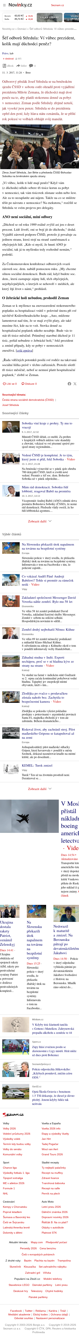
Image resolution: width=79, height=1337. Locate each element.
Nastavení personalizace (50, 1318)
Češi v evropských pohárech (38, 1254)
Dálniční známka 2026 (55, 1212)
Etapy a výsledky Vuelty (55, 1133)
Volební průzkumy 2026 (16, 1133)
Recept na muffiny (52, 1172)
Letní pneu (61, 1284)
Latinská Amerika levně (16, 1227)
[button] (39, 146)
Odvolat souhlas (23, 1318)
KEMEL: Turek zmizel (37, 765)
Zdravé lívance (50, 1178)
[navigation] (4, 5)
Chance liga (10, 1167)
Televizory (36, 1291)
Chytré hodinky (54, 1291)
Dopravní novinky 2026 (55, 1217)
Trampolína (64, 1260)
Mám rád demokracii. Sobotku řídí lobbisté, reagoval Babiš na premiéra (46, 489)
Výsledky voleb (11, 1138)
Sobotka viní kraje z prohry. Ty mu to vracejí (47, 425)
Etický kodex (40, 1314)
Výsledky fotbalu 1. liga (16, 1172)
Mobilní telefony (53, 1278)
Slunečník (15, 1266)
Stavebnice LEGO (19, 1284)
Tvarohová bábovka (53, 1183)
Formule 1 (9, 1188)
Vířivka (47, 1272)
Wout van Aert (50, 1149)
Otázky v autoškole (53, 1227)
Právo (5, 53)
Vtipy (24, 589)
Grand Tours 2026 (52, 1154)
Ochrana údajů (59, 1314)
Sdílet (24, 65)
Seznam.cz (57, 5)
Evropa (25, 553)
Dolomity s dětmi (12, 1232)
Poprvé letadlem (12, 1212)
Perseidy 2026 (28, 1248)
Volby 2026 (9, 1128)
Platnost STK (49, 1232)
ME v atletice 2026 (13, 1183)
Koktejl (25, 670)
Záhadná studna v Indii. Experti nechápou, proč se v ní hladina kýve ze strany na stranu (48, 661)
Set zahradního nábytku (53, 1266)
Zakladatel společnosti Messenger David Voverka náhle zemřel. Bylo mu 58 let (49, 599)
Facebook (16, 1310)
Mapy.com (37, 1242)
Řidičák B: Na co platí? (55, 1222)
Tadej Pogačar (50, 1144)
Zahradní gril (32, 1272)
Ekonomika (28, 606)
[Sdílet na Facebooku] (69, 384)
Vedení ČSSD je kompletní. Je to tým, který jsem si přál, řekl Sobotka (47, 457)
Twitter (29, 1310)
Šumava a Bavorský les (16, 1217)
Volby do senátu (12, 1149)
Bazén (27, 1260)
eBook (10, 65)
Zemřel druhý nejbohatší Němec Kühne (48, 629)
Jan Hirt (46, 1138)
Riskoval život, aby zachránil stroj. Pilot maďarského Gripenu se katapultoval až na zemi (48, 733)
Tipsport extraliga (13, 1178)
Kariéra (53, 1310)
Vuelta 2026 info (51, 1128)
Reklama (40, 1310)
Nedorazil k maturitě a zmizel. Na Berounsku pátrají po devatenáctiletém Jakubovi (66, 939)
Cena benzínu (48, 1248)
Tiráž (63, 1310)
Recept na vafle (51, 1188)
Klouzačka (30, 1266)
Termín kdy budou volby (17, 1144)
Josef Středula (10, 405)
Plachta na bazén (44, 1260)
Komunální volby (12, 1154)
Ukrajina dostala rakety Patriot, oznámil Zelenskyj (7, 933)
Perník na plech (51, 1193)
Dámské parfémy (42, 1284)
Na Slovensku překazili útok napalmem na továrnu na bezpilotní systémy (48, 546)
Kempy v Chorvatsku (15, 1206)
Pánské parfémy (38, 1297)
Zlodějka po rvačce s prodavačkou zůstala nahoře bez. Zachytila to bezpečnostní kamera (44, 697)
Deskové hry (20, 1291)
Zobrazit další (37, 521)
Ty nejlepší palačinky (54, 1167)
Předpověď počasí (56, 1242)
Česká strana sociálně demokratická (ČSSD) (28, 399)
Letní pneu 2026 (51, 1206)
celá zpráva (24, 350)
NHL (5, 1193)
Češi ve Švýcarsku (13, 1222)
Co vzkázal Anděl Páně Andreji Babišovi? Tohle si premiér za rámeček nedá (47, 580)
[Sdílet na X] (75, 384)
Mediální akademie (19, 1314)
